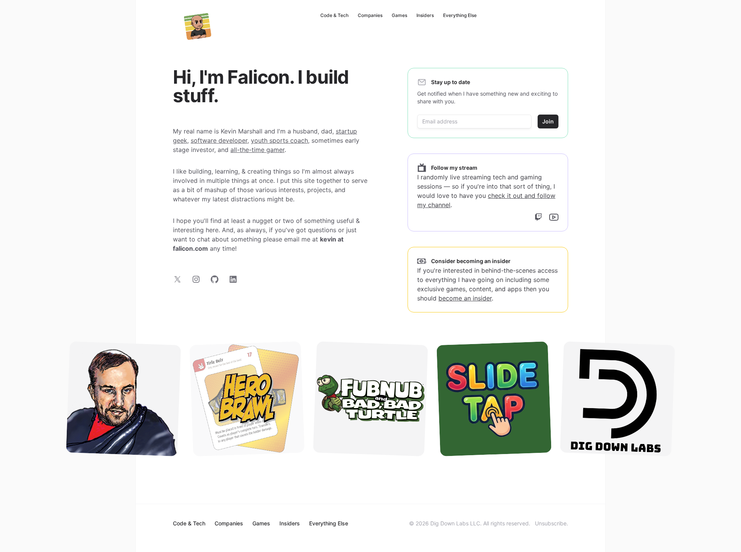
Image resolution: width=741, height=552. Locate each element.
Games (399, 15)
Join (548, 121)
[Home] (197, 26)
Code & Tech (334, 15)
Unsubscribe (551, 523)
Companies (370, 15)
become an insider (465, 298)
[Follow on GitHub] (214, 279)
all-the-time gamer (257, 150)
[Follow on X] (177, 279)
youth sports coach (279, 140)
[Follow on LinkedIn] (233, 279)
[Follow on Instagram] (196, 279)
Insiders (425, 15)
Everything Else (460, 15)
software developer (219, 140)
